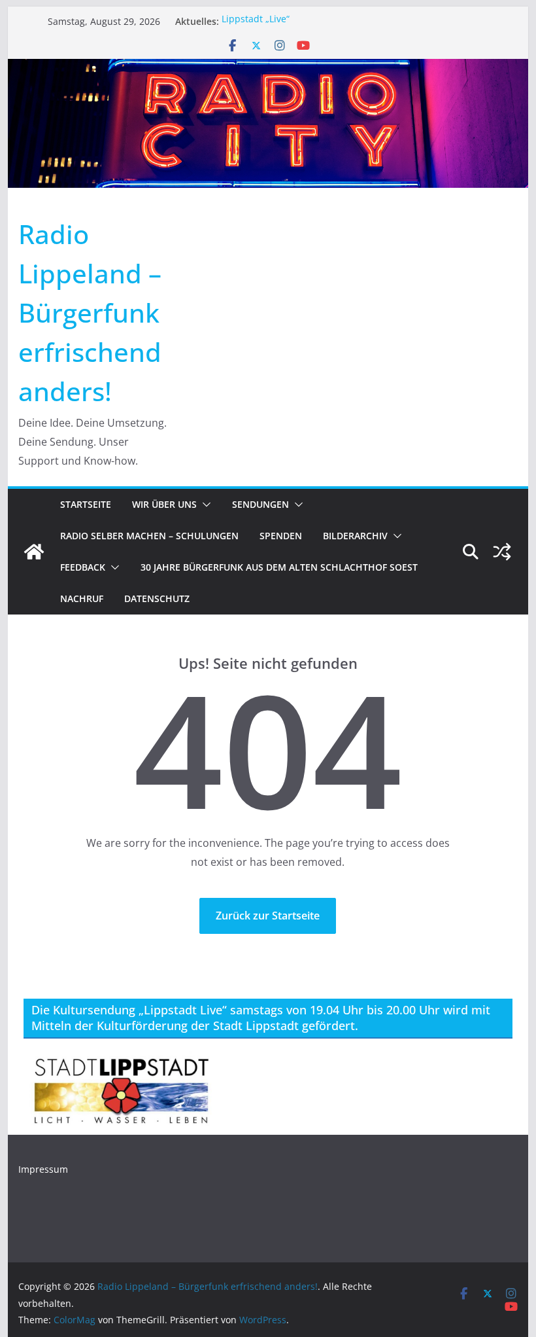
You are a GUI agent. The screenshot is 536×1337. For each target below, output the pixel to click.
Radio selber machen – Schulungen (149, 535)
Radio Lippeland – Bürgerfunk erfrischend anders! (89, 312)
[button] (204, 504)
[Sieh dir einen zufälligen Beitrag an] (502, 551)
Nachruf (81, 598)
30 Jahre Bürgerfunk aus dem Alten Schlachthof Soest (279, 567)
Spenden (281, 535)
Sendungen (260, 504)
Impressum (43, 1169)
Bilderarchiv (355, 535)
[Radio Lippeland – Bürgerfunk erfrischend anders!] (268, 68)
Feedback (82, 567)
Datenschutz (157, 598)
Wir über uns (164, 504)
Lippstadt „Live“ (256, 21)
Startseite (85, 504)
